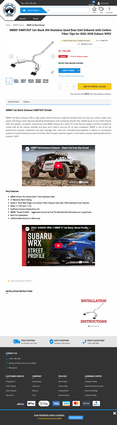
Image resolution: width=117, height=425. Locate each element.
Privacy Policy (63, 386)
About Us (35, 390)
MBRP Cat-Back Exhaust (36, 25)
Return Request (11, 390)
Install (26, 101)
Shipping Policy (63, 390)
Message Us (13, 367)
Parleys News (36, 381)
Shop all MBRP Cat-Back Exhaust (72, 76)
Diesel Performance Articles (94, 386)
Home (8, 25)
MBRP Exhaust (18, 25)
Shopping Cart (10, 381)
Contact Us (36, 386)
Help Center (10, 395)
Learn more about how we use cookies (50, 418)
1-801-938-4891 (30, 3)
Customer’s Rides (91, 395)
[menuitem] (24, 18)
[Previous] (11, 56)
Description (13, 101)
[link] (8, 25)
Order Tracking (11, 386)
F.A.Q (34, 395)
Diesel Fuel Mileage (91, 390)
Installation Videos (91, 381)
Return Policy (62, 381)
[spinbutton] (67, 86)
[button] (28, 10)
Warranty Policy (63, 395)
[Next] (53, 56)
